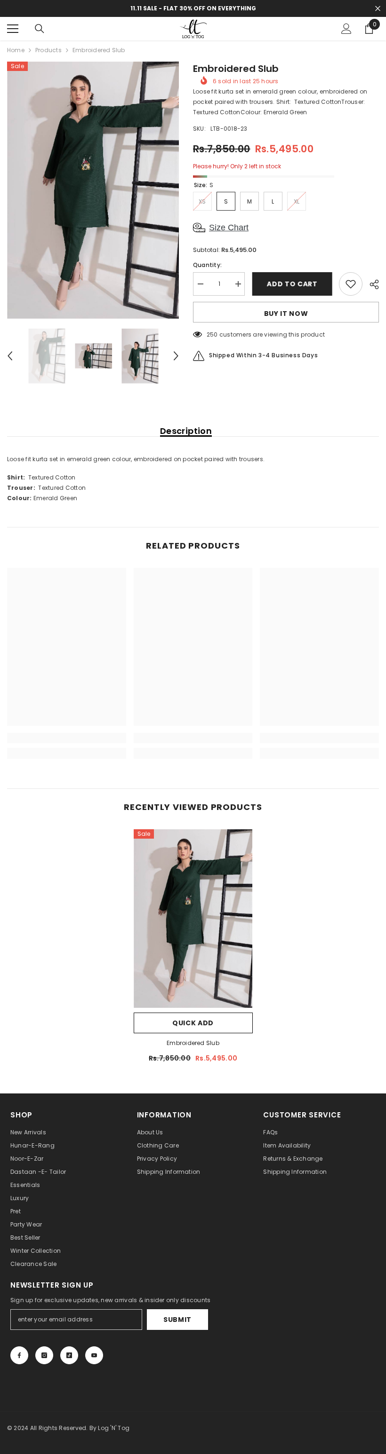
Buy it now (286, 313)
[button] (10, 356)
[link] (66, 738)
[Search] (39, 28)
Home (15, 50)
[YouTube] (94, 1355)
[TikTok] (69, 1355)
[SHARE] (370, 284)
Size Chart (229, 227)
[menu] (12, 28)
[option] (93, 190)
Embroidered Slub (193, 1043)
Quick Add (193, 1023)
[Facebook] (19, 1355)
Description (186, 431)
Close (377, 8)
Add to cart (291, 284)
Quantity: (207, 265)
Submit (177, 1319)
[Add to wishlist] (350, 284)
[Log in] (346, 29)
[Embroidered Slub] (193, 918)
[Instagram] (44, 1355)
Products (48, 50)
